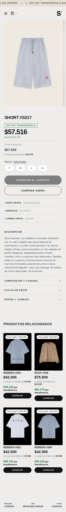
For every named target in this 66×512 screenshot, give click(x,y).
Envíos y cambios (16, 299)
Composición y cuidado (21, 281)
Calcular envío (15, 290)
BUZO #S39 (41, 372)
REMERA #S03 (12, 372)
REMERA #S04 (43, 447)
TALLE (8, 162)
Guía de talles (20, 162)
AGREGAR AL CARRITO (33, 180)
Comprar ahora (33, 190)
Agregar (17, 396)
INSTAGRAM (8, 504)
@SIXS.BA (9, 506)
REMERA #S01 (12, 447)
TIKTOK (59, 504)
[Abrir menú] (6, 13)
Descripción (13, 232)
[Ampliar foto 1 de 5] (33, 63)
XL (42, 168)
